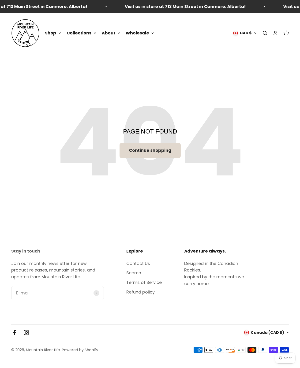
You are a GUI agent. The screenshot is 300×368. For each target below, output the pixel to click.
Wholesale (137, 33)
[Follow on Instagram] (26, 332)
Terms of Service (144, 282)
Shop (50, 33)
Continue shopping (150, 150)
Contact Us (138, 263)
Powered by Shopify (80, 350)
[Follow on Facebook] (14, 332)
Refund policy (140, 292)
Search (133, 273)
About (108, 33)
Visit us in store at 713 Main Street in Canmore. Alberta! (180, 6)
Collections (79, 33)
